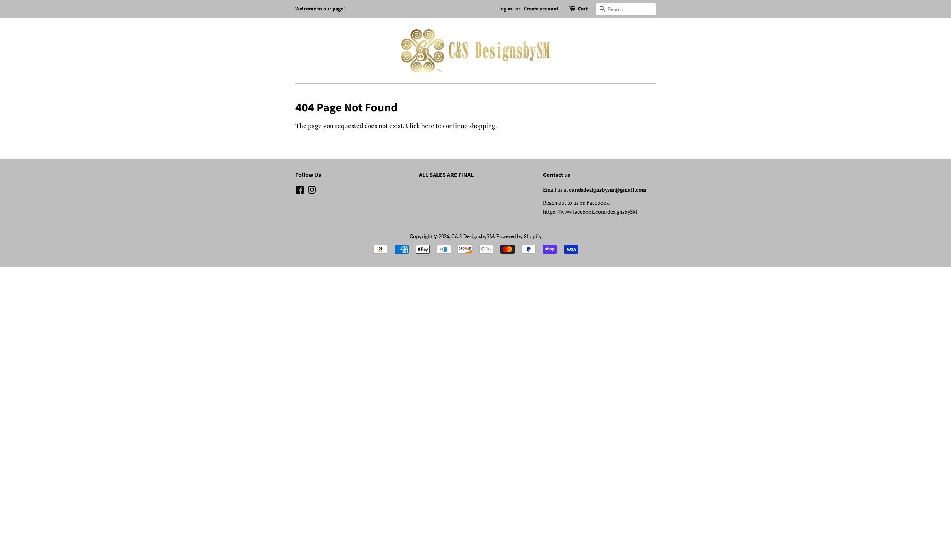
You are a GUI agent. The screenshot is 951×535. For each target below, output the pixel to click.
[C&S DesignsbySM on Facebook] (299, 191)
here (427, 125)
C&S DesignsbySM (472, 236)
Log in (505, 9)
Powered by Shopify (519, 236)
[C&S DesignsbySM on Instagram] (312, 191)
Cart (583, 9)
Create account (541, 9)
